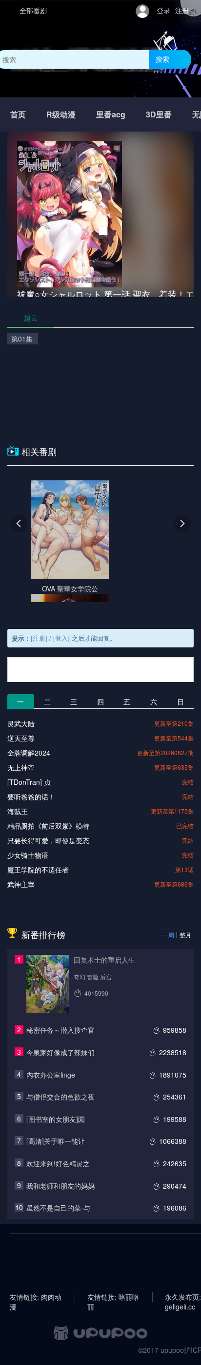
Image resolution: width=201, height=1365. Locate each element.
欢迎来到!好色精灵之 (58, 1163)
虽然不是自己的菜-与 (58, 1208)
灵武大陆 (21, 723)
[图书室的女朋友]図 (55, 1119)
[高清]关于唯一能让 (55, 1141)
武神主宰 (21, 884)
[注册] (39, 638)
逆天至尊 (21, 738)
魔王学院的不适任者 (38, 869)
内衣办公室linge (50, 1075)
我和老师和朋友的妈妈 (60, 1186)
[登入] (61, 638)
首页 (18, 114)
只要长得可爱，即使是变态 (48, 840)
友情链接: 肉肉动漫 (35, 1297)
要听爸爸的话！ (31, 796)
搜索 (162, 59)
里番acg (110, 114)
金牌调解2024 (28, 753)
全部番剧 (33, 10)
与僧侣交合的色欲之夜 (60, 1096)
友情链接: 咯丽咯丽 (113, 1297)
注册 (182, 10)
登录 (163, 10)
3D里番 (159, 114)
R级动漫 (61, 114)
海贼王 (17, 811)
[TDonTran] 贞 (29, 782)
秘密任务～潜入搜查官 (60, 1030)
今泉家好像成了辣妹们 (60, 1052)
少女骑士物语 (27, 855)
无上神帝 (21, 767)
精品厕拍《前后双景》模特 (48, 826)
